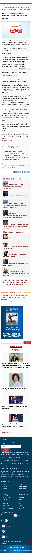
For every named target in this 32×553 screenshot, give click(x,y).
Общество (21, 505)
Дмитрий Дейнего (7, 140)
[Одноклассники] (18, 172)
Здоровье (21, 495)
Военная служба (23, 486)
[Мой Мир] (20, 172)
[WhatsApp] (27, 172)
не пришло (27, 454)
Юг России (5, 488)
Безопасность (6, 505)
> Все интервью (5, 432)
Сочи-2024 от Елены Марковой (13, 155)
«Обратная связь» (20, 466)
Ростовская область (8, 490)
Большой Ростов (27, 550)
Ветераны (21, 490)
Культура (21, 497)
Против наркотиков (8, 508)
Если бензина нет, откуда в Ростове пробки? (15, 305)
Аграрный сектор (7, 495)
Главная (10, 547)
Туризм (5, 499)
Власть (21, 484)
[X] (14, 172)
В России (5, 486)
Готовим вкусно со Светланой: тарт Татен (16, 153)
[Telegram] (29, 172)
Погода (20, 503)
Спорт (20, 499)
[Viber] (25, 172)
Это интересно (22, 507)
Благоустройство (23, 494)
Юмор (20, 508)
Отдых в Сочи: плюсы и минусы (13, 151)
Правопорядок (22, 488)
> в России (4, 4)
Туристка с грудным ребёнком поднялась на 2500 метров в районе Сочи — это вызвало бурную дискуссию (15, 297)
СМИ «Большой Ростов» (9, 468)
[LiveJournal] (22, 172)
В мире (4, 484)
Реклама (22, 547)
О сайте (16, 547)
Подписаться (6, 450)
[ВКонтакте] (16, 172)
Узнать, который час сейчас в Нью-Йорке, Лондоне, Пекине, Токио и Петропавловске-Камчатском (15, 282)
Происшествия (6, 503)
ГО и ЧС (5, 507)
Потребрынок (6, 497)
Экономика (5, 494)
